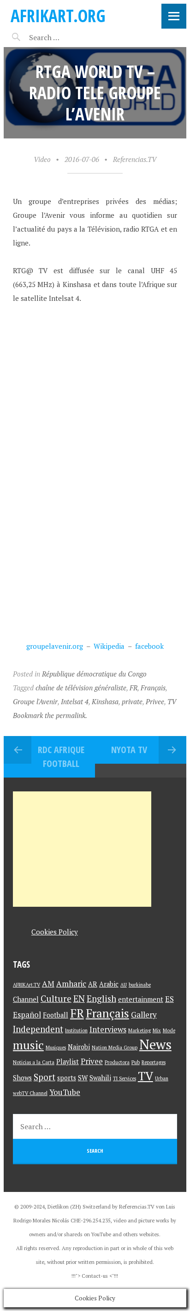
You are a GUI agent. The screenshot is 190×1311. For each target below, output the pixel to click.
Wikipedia (109, 646)
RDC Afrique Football (61, 756)
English (101, 998)
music (28, 1045)
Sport (44, 1077)
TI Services (124, 1078)
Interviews (107, 1029)
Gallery (144, 1014)
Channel (26, 999)
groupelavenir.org (54, 646)
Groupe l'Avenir (35, 701)
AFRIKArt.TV (26, 985)
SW (83, 1077)
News (155, 1044)
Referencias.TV (134, 159)
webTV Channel (30, 1093)
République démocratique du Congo (94, 673)
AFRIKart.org (58, 15)
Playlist (67, 1061)
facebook (149, 646)
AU (123, 985)
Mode (169, 1030)
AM (48, 983)
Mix (157, 1030)
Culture (56, 998)
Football (55, 1015)
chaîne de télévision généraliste (81, 687)
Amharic (71, 983)
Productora (117, 1062)
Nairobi (79, 1046)
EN (79, 998)
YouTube (64, 1092)
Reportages (154, 1062)
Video (42, 159)
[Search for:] (67, 37)
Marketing (139, 1030)
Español (27, 1014)
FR (133, 687)
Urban (161, 1078)
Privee (155, 701)
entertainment (140, 999)
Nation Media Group (114, 1047)
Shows (22, 1077)
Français (153, 687)
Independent (38, 1029)
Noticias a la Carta (33, 1062)
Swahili (100, 1077)
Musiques (56, 1047)
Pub (135, 1062)
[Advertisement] (82, 849)
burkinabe (140, 985)
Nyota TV (129, 749)
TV (171, 701)
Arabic (109, 984)
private (132, 701)
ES (169, 999)
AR (92, 984)
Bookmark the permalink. (50, 715)
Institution (76, 1030)
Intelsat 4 (75, 701)
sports (66, 1077)
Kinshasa (105, 701)
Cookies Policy (54, 931)
